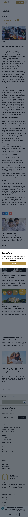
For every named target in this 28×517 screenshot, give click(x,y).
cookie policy (13, 260)
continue (14, 263)
